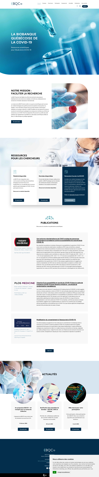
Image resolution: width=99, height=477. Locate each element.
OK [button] (54, 472)
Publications (77, 3)
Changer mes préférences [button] (64, 472)
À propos (44, 3)
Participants (57, 3)
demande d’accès (74, 194)
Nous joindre (84, 3)
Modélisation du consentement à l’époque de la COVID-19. (56, 320)
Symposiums (64, 3)
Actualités (71, 3)
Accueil (39, 3)
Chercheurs (50, 3)
